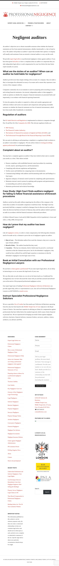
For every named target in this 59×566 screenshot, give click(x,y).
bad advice (16, 61)
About (48, 23)
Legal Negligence (12, 398)
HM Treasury (10, 127)
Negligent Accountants (14, 433)
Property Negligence (13, 408)
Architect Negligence (13, 419)
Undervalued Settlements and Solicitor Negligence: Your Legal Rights (15, 474)
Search (37, 488)
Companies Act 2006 (24, 123)
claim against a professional (19, 268)
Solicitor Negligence (13, 401)
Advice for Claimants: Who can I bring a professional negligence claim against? (15, 362)
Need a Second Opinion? (14, 461)
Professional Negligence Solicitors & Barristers (36, 286)
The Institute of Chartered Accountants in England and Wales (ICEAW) (26, 133)
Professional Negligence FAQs (16, 356)
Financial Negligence (13, 426)
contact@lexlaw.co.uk (40, 412)
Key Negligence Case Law (15, 388)
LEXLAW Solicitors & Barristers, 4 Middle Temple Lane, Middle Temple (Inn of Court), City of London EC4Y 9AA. (43, 402)
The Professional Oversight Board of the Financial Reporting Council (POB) (28, 135)
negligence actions (13, 233)
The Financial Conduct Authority (15, 130)
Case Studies (11, 385)
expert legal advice (15, 59)
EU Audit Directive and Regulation (15, 120)
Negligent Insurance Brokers (15, 437)
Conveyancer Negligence (14, 423)
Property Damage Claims (14, 416)
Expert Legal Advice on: (16, 23)
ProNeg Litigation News (36, 23)
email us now (24, 291)
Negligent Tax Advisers (14, 430)
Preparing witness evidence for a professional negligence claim (16, 376)
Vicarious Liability (13, 381)
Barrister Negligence (13, 405)
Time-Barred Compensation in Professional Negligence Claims (16, 498)
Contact (28, 25)
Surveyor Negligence (13, 412)
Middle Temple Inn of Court (32, 307)
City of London (18, 304)
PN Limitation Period (13, 446)
